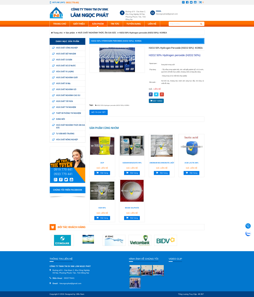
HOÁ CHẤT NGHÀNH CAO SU (68, 95)
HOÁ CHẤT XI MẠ (63, 83)
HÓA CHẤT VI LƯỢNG (65, 72)
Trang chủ (59, 24)
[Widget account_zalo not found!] (248, 234)
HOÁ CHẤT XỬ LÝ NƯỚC (66, 66)
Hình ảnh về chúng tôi (143, 259)
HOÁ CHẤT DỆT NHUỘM (66, 54)
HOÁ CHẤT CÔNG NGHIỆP (67, 48)
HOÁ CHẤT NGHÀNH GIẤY (67, 77)
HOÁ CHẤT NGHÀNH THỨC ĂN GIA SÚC (97, 33)
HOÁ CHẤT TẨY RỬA (64, 101)
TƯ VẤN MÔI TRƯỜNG (65, 134)
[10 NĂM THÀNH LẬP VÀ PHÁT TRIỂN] (135, 270)
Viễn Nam (80, 294)
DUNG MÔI (60, 119)
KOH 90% (102, 208)
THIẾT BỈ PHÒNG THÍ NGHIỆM (68, 113)
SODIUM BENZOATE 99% (132, 163)
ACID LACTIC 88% (191, 163)
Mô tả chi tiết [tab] (98, 112)
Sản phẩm (70, 33)
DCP (102, 163)
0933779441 (69, 278)
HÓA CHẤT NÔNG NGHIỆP (67, 140)
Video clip (175, 259)
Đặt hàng (157, 101)
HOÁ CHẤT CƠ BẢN (64, 60)
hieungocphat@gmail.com (166, 14)
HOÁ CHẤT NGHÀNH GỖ (66, 89)
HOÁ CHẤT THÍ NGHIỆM (66, 107)
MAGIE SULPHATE (132, 208)
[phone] (248, 226)
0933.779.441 (72, 2)
